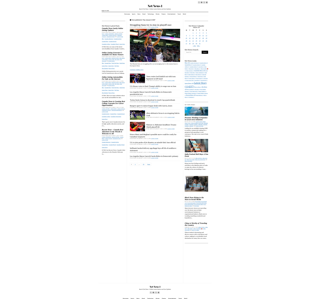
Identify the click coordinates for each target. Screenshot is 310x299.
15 (193, 38)
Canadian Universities (116, 110)
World (184, 14)
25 (203, 41)
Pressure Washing (202, 91)
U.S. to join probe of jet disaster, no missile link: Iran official (153, 142)
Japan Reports (204, 80)
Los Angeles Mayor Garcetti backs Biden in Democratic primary (154, 156)
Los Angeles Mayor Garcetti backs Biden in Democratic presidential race (151, 93)
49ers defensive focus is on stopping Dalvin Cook (162, 114)
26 (206, 41)
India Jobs (200, 76)
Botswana (127, 14)
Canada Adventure (109, 33)
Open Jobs (197, 89)
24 (199, 41)
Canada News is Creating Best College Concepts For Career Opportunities (113, 103)
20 (186, 41)
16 (196, 38)
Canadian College (106, 44)
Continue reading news (136, 70)
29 (193, 43)
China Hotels (201, 227)
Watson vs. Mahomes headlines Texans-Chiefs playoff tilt (161, 126)
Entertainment (172, 14)
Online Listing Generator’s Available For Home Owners (112, 54)
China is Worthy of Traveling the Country (196, 224)
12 (206, 35)
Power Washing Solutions (197, 123)
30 (196, 43)
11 (203, 35)
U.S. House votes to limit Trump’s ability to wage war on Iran (153, 86)
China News (197, 68)
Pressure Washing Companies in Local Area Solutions (196, 119)
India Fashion (191, 74)
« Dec (194, 46)
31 (199, 43)
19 (206, 38)
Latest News (105, 59)
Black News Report (189, 204)
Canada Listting (118, 33)
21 (189, 41)
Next (148, 164)
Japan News (197, 80)
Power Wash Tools (194, 91)
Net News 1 (155, 6)
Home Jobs (193, 72)
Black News (198, 201)
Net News (117, 59)
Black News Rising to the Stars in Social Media (194, 198)
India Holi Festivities (200, 159)
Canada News (105, 35)
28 (189, 43)
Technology (150, 14)
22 (193, 41)
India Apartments (200, 72)
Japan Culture (192, 78)
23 (196, 41)
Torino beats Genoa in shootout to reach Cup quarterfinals (152, 100)
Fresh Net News (115, 58)
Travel (179, 14)
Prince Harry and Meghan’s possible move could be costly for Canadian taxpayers (153, 135)
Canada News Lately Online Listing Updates (112, 29)
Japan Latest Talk (190, 80)
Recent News (111, 61)
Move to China (198, 87)
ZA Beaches (191, 97)
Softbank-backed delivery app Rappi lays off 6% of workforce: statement (153, 149)
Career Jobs (201, 66)
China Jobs (191, 68)
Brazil (144, 14)
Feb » (198, 46)
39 (143, 164)
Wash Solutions (199, 95)
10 (199, 35)
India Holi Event (191, 159)
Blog (103, 33)
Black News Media (191, 203)
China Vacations (190, 70)
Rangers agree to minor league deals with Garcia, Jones (151, 106)
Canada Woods (108, 138)
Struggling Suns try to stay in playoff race (150, 24)
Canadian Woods (110, 36)
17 (199, 38)
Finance (163, 14)
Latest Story (120, 36)
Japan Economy (199, 78)
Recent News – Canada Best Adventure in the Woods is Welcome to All (112, 132)
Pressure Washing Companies (191, 93)
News (138, 14)
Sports (133, 14)
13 (186, 38)
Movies (158, 14)
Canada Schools (112, 35)
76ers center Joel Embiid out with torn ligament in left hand (161, 77)
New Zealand (105, 68)
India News (122, 58)
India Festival (199, 74)
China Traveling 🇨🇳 (197, 228)
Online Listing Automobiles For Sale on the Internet (112, 78)
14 (189, 38)
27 (186, 43)
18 (203, 38)
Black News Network (201, 203)
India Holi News (193, 76)
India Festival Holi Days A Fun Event (196, 155)
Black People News (198, 204)
